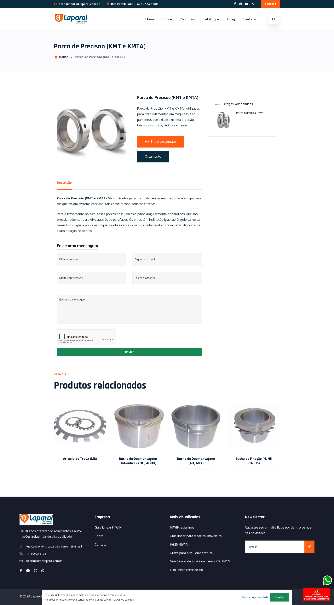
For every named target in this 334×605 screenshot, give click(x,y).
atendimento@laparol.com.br (79, 4)
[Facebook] (235, 4)
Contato (270, 4)
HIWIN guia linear (183, 527)
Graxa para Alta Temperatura (191, 553)
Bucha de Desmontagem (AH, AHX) (196, 461)
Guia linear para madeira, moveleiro (196, 536)
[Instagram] (240, 4)
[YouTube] (247, 4)
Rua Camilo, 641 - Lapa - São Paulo (134, 4)
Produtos (187, 19)
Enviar (129, 352)
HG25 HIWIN (179, 544)
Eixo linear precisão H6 (186, 570)
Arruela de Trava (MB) (80, 459)
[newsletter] (309, 547)
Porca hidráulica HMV (249, 113)
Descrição (64, 182)
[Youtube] (28, 570)
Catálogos (211, 19)
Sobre (167, 19)
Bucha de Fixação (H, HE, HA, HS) (254, 461)
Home (150, 19)
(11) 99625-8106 (36, 553)
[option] (80, 437)
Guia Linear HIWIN (108, 527)
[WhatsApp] (252, 4)
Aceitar (280, 597)
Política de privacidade (255, 597)
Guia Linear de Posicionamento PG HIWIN (200, 561)
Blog (231, 19)
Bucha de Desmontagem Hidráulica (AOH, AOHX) (138, 461)
